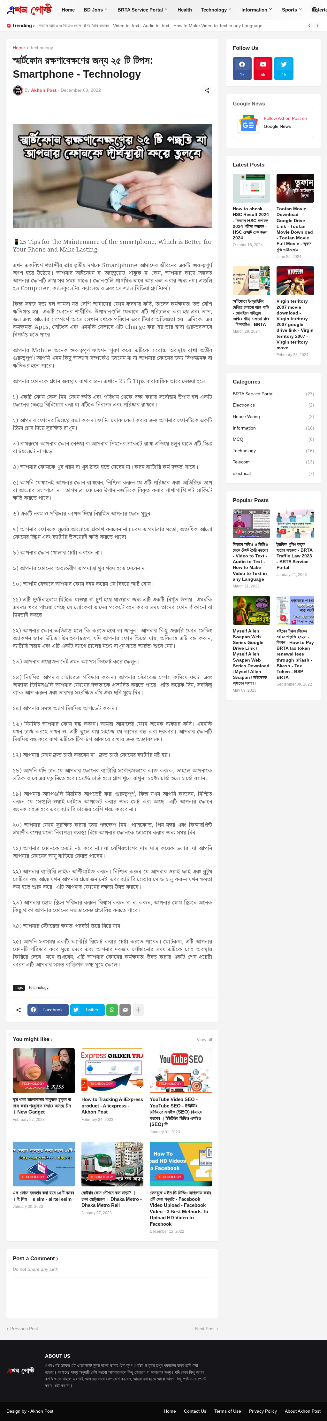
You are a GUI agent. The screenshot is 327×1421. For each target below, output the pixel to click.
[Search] (315, 9)
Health (185, 9)
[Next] (317, 25)
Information (254, 9)
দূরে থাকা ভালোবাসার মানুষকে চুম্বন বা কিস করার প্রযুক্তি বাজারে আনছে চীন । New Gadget (42, 1105)
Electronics (273, 405)
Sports (289, 9)
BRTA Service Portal (140, 9)
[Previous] (309, 25)
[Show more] (138, 1010)
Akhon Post (41, 1411)
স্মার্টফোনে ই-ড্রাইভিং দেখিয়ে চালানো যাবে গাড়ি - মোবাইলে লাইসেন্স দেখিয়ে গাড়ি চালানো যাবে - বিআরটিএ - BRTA (251, 313)
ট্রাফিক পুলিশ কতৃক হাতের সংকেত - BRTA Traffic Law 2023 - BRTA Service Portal (294, 556)
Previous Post (24, 1328)
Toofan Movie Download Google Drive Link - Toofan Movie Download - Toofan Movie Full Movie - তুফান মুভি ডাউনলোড (295, 229)
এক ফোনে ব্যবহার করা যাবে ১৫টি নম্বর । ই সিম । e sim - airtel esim (43, 1196)
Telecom (273, 461)
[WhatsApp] (112, 1010)
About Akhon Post (303, 1411)
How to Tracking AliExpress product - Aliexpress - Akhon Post (112, 1105)
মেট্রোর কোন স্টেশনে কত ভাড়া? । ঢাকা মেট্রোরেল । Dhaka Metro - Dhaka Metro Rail (111, 1199)
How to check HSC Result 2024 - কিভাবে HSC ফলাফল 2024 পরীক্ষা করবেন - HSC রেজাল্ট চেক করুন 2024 (251, 223)
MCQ (273, 439)
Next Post (205, 1328)
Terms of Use (227, 1411)
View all (204, 1039)
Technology (214, 9)
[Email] (125, 1010)
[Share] (207, 90)
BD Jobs (93, 9)
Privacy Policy (263, 1411)
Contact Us (195, 1411)
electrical (273, 473)
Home (68, 9)
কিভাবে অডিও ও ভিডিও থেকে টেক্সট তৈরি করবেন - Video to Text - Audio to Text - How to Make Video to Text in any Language (150, 25)
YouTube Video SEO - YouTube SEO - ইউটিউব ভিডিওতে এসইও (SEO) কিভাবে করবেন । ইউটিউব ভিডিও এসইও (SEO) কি (176, 1112)
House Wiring (273, 416)
